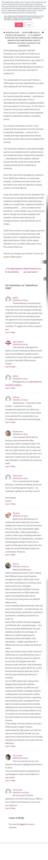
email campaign (32, 38)
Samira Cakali (17, 476)
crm (16, 38)
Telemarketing (24, 46)
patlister (15, 298)
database (22, 38)
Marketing (21, 35)
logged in (23, 824)
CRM (14, 35)
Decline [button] (28, 25)
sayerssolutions (18, 342)
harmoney (16, 397)
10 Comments (35, 35)
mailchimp (20, 40)
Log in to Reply (10, 332)
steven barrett (17, 790)
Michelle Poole (18, 432)
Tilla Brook (16, 513)
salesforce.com (33, 43)
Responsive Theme (20, 853)
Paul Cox (16, 564)
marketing (12, 43)
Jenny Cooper (17, 755)
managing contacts (32, 40)
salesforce (21, 43)
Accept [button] (19, 25)
